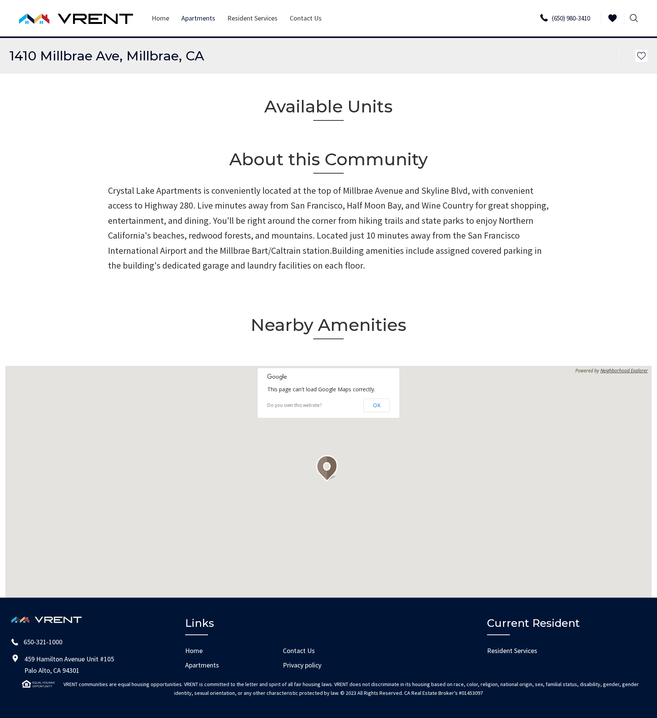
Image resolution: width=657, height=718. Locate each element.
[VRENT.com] (76, 18)
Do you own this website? (294, 405)
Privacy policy (302, 665)
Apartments (202, 665)
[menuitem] (160, 18)
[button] (328, 468)
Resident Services (252, 18)
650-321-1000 (43, 641)
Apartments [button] (198, 18)
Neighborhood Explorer (624, 371)
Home (160, 18)
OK (377, 405)
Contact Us (306, 18)
